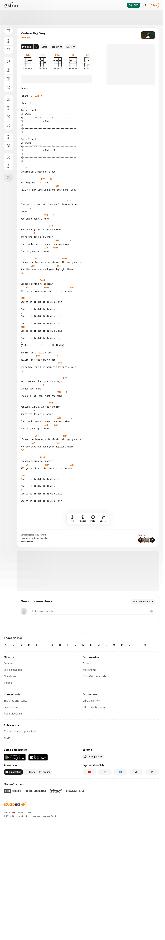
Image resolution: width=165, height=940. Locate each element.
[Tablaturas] (8, 99)
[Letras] (56, 791)
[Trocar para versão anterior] (8, 166)
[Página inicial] (11, 5)
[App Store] (38, 757)
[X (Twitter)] (152, 772)
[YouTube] (89, 772)
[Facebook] (120, 772)
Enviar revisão (27, 542)
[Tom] (8, 70)
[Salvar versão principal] (36, 46)
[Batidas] (8, 125)
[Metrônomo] (8, 146)
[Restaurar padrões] (8, 178)
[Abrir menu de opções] (8, 30)
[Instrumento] (8, 61)
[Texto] (8, 117)
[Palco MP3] (75, 791)
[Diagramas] (8, 108)
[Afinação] (8, 87)
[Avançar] (89, 61)
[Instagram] (105, 772)
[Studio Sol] (15, 804)
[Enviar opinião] (8, 157)
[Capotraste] (8, 79)
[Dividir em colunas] (8, 50)
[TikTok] (136, 772)
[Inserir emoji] (151, 611)
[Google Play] (15, 757)
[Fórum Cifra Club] (12, 791)
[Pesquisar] (144, 5)
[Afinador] (8, 137)
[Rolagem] (8, 41)
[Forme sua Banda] (35, 790)
